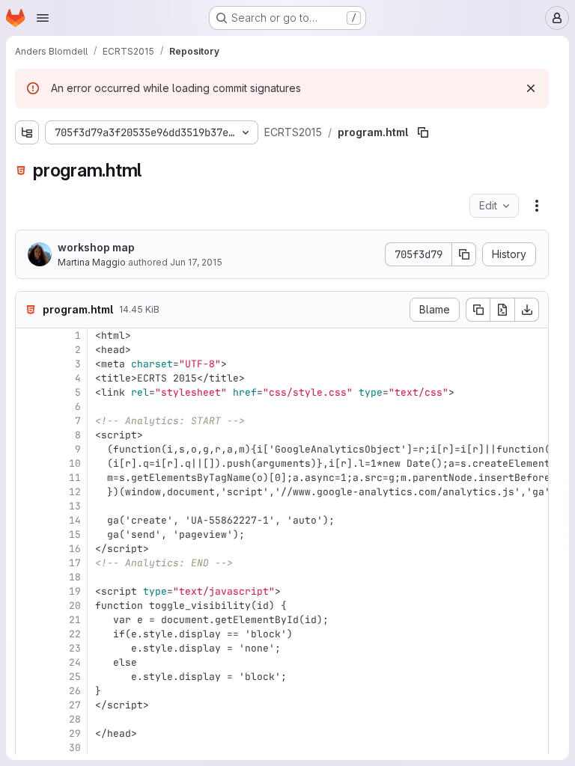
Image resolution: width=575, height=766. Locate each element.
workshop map (96, 247)
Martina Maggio (92, 262)
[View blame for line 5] (28, 392)
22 (75, 634)
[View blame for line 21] (28, 620)
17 (75, 563)
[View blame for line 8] (28, 435)
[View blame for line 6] (28, 406)
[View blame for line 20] (28, 605)
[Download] (527, 310)
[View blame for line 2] (28, 350)
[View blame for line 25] (28, 677)
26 (75, 690)
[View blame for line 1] (28, 335)
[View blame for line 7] (28, 421)
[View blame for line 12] (28, 492)
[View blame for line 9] (28, 449)
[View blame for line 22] (28, 634)
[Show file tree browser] (27, 132)
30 (75, 747)
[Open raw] (502, 310)
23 (75, 648)
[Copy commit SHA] (464, 254)
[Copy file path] (423, 132)
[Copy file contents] (478, 310)
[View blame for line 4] (28, 378)
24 (75, 662)
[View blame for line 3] (28, 364)
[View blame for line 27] (28, 705)
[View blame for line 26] (28, 691)
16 (75, 548)
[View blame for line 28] (28, 719)
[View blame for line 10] (28, 463)
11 (75, 477)
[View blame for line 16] (28, 549)
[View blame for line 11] (28, 478)
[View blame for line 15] (28, 534)
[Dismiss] (531, 88)
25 (75, 676)
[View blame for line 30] (28, 748)
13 (75, 506)
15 (75, 534)
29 (75, 733)
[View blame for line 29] (28, 733)
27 (75, 705)
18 (75, 577)
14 (75, 520)
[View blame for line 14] (28, 520)
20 (75, 605)
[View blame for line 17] (28, 563)
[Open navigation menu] (43, 18)
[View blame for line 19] (28, 591)
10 (75, 463)
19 (75, 591)
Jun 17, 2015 (196, 262)
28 (75, 719)
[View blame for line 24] (28, 662)
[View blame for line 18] (28, 577)
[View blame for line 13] (28, 506)
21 (75, 619)
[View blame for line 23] (28, 648)
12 (75, 491)
